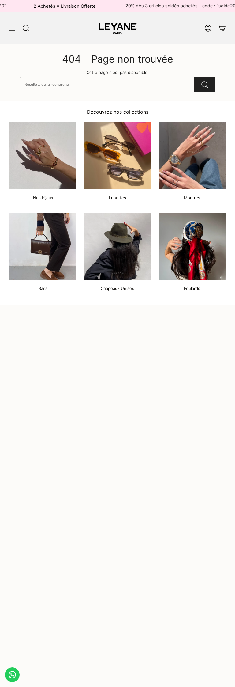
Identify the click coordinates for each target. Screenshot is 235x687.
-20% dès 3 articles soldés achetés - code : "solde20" (170, 6)
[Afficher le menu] (12, 28)
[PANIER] (222, 28)
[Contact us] (12, 674)
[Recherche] (204, 84)
